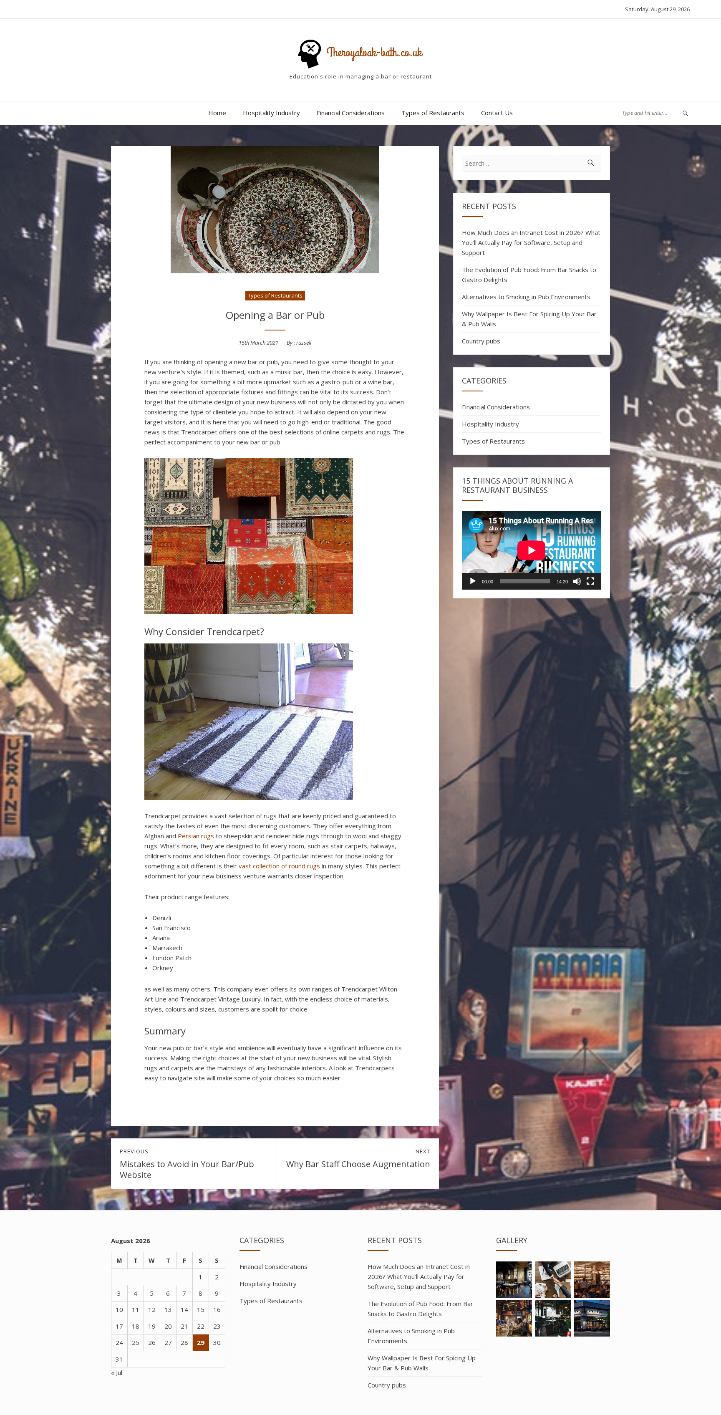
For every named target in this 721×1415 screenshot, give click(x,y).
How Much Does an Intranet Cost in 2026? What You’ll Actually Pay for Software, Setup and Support (531, 242)
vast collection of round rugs (279, 866)
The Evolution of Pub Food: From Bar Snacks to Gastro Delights (529, 274)
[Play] (473, 581)
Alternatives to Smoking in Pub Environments (526, 297)
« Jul (116, 1372)
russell (303, 342)
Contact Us (497, 112)
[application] (531, 550)
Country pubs (481, 341)
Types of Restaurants (432, 112)
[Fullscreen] (590, 581)
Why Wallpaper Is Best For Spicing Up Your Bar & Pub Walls (529, 319)
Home (217, 112)
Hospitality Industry (271, 112)
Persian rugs (196, 836)
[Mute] (577, 581)
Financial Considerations (351, 112)
